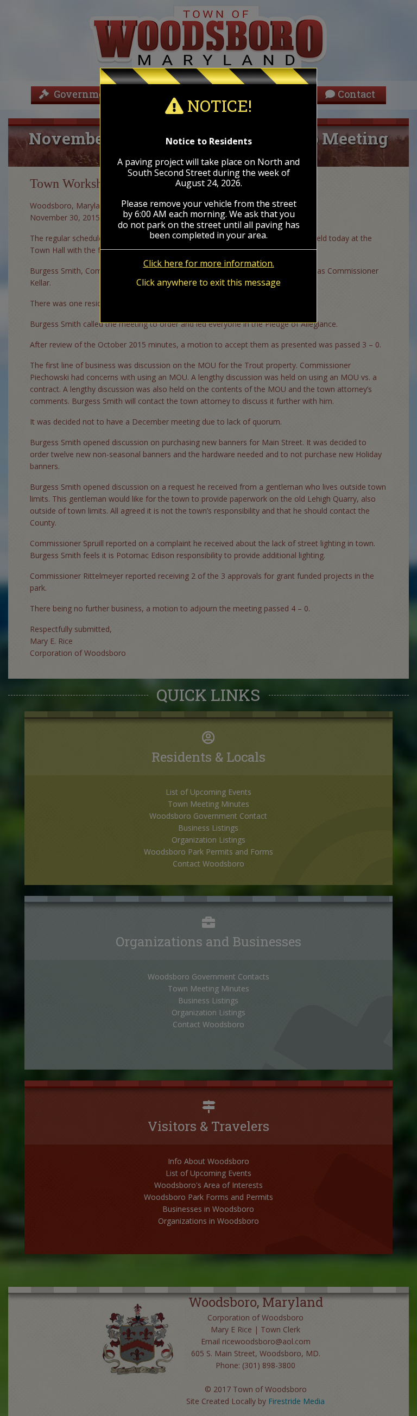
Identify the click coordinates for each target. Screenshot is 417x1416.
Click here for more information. (208, 263)
